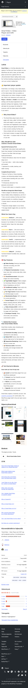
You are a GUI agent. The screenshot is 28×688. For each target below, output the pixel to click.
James (6, 549)
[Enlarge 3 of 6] (11, 422)
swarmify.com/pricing (6, 396)
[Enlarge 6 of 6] (24, 435)
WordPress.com (6, 654)
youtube (24, 580)
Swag (17, 649)
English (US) (24, 574)
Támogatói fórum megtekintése (9, 620)
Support (3, 644)
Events (16, 644)
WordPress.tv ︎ (5, 649)
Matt (3, 656)
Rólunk (3, 629)
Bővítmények (18, 634)
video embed (16, 577)
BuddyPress (5, 661)
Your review (4, 609)
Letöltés (4, 39)
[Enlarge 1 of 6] (11, 408)
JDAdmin (8, 35)
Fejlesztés (5, 56)
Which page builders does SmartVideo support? (8, 472)
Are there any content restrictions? (10, 523)
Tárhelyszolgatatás (6, 634)
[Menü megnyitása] (25, 2)
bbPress (4, 659)
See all (25, 609)
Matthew (6, 544)
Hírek (2, 631)
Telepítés (5, 52)
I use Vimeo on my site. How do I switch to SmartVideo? (9, 483)
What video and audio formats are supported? (7, 488)
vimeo (20, 580)
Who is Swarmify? (6, 499)
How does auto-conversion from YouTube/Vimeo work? (8, 477)
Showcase (17, 629)
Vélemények (6, 48)
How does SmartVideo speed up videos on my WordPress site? (10, 466)
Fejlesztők (4, 646)
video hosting (23, 577)
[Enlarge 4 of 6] (24, 422)
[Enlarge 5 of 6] (11, 435)
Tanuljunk (3, 641)
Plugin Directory (5, 6)
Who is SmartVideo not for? (8, 508)
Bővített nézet (5, 584)
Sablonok (17, 631)
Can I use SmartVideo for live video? (11, 518)
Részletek (5, 44)
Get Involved (18, 641)
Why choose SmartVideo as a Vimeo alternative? (8, 513)
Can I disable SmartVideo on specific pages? (8, 494)
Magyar (7, 668)
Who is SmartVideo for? (7, 504)
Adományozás (19, 646)
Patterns (17, 636)
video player (15, 580)
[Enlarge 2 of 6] (24, 408)
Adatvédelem (4, 636)
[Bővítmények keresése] (16, 16)
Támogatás (6, 59)
